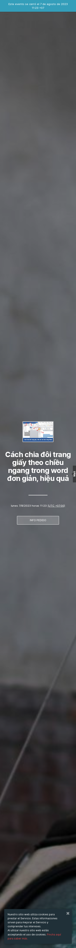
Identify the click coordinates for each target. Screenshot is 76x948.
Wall (74, 474)
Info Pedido (38, 520)
